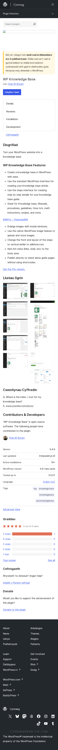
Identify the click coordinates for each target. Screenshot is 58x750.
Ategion (34, 638)
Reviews (10, 111)
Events (34, 659)
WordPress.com (13, 679)
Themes (34, 633)
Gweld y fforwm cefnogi (16, 582)
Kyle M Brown (16, 83)
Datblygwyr (9, 664)
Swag (35, 669)
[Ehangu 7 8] (51, 304)
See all (51, 560)
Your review (9, 560)
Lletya (6, 638)
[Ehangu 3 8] (23, 322)
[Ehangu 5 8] (23, 356)
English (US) (49, 481)
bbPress (9, 690)
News (6, 633)
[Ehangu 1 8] (23, 286)
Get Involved (37, 653)
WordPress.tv (12, 669)
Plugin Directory (11, 13)
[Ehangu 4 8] (23, 339)
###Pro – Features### (15, 219)
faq (35, 489)
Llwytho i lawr (12, 92)
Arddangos (36, 628)
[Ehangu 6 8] (51, 286)
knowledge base (46, 489)
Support (7, 659)
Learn (6, 653)
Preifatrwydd (10, 644)
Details (10, 103)
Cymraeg (15, 709)
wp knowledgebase (45, 501)
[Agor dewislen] (53, 4)
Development (13, 126)
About (6, 628)
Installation (12, 119)
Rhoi (34, 664)
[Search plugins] (34, 24)
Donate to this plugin (14, 609)
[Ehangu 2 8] (23, 305)
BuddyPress (11, 695)
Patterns (35, 644)
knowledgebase (46, 495)
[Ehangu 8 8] (51, 373)
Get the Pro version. (14, 269)
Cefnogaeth (12, 134)
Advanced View (11, 509)
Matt (7, 684)
